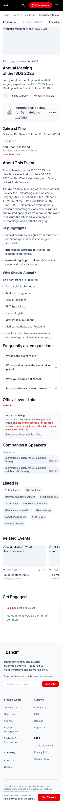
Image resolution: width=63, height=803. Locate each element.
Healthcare (29, 15)
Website (7, 405)
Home (6, 15)
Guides (8, 766)
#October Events (14, 523)
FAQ (36, 714)
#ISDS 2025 (38, 516)
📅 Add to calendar (44, 95)
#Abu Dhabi (11, 503)
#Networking (33, 490)
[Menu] (57, 5)
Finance (8, 720)
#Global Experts (49, 496)
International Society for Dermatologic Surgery (30, 112)
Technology (10, 707)
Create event (42, 5)
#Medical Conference (35, 503)
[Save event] (39, 570)
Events (16, 15)
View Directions (11, 154)
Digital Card (40, 727)
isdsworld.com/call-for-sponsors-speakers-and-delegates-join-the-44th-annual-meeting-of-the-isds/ (31, 426)
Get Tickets (49, 797)
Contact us (40, 707)
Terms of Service (43, 745)
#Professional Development (20, 496)
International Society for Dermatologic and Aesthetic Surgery (31, 469)
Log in (10, 607)
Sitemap (38, 720)
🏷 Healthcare (12, 490)
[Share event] (6, 96)
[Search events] (23, 5)
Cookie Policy (41, 758)
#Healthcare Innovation (17, 510)
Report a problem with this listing (23, 434)
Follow (52, 112)
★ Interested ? (19, 95)
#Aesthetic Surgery (15, 516)
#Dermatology (43, 510)
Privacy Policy (42, 752)
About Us (9, 760)
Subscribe (50, 683)
